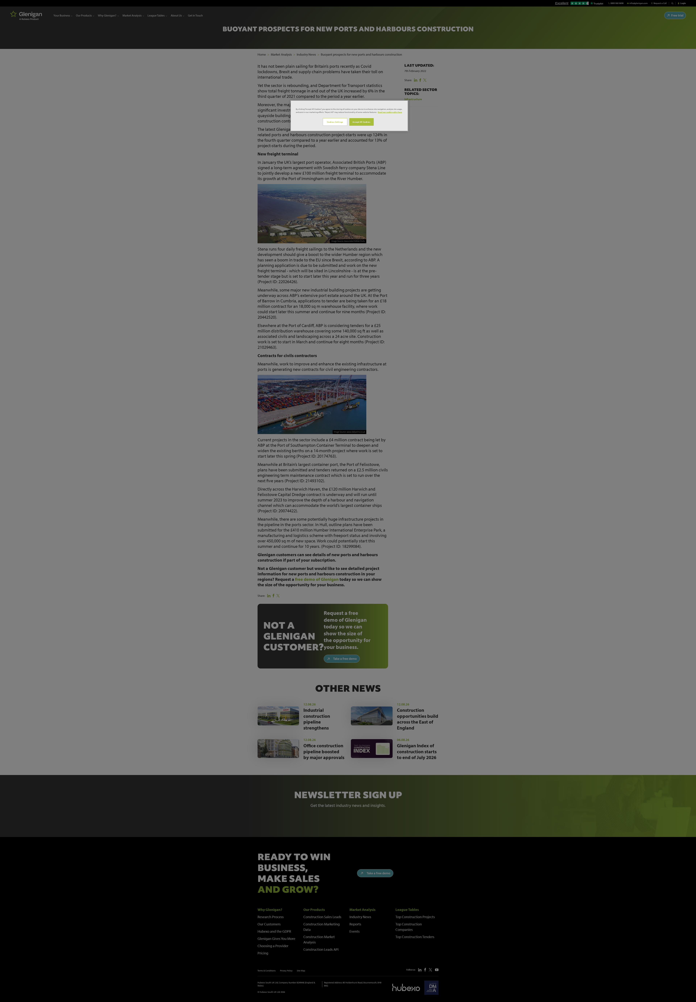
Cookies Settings (335, 121)
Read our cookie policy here (390, 112)
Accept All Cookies (361, 121)
